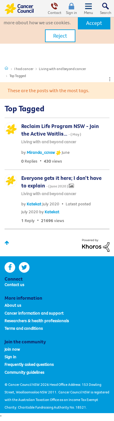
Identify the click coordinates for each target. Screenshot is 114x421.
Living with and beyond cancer (62, 68)
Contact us (14, 284)
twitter (24, 267)
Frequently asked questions (29, 364)
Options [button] (109, 79)
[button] (94, 23)
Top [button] (7, 242)
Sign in (71, 12)
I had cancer (23, 68)
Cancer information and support (34, 313)
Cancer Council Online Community (19, 8)
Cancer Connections (6, 68)
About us (13, 305)
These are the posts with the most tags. (48, 90)
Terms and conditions (24, 328)
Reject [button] (60, 35)
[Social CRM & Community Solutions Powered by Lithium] (95, 245)
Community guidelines (24, 372)
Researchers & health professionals (37, 320)
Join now (12, 349)
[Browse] (88, 8)
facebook (10, 267)
